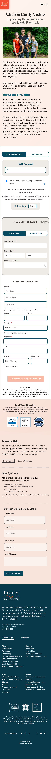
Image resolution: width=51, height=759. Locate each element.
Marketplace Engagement (36, 656)
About (4, 646)
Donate (28, 674)
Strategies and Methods (12, 656)
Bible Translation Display (12, 679)
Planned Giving (31, 684)
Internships (30, 651)
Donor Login (8, 461)
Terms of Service (25, 744)
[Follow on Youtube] (41, 733)
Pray (4, 674)
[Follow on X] (37, 733)
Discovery (30, 649)
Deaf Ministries (8, 664)
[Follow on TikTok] (33, 733)
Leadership (6, 654)
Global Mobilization (10, 661)
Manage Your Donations (35, 690)
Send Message (13, 573)
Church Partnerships (10, 677)
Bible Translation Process (12, 666)
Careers (29, 646)
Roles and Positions (34, 654)
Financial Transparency (35, 682)
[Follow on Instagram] (25, 733)
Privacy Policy (25, 741)
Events (5, 684)
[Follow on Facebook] (21, 733)
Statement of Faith (9, 659)
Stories (5, 682)
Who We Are (7, 649)
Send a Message (25, 461)
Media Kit (6, 692)
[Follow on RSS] (44, 733)
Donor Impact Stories (34, 687)
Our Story (6, 651)
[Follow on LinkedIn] (29, 733)
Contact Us (24, 638)
